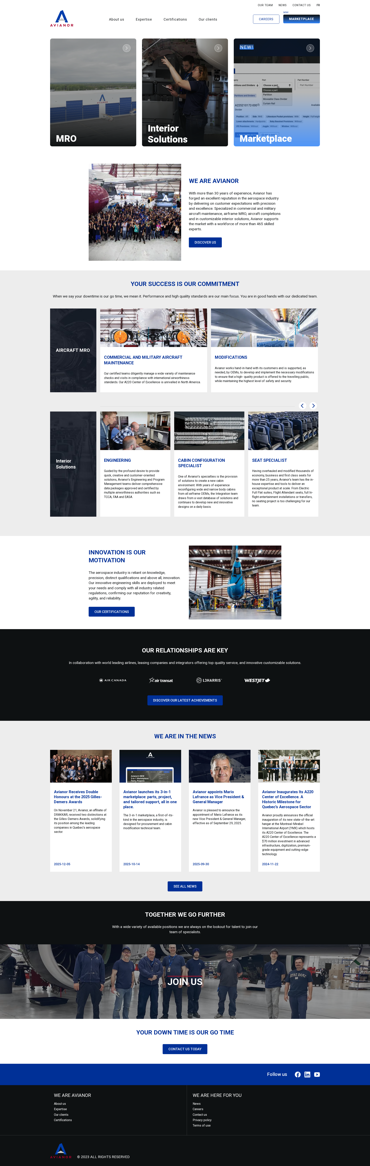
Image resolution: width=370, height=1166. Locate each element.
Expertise (144, 19)
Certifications (175, 19)
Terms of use (202, 1125)
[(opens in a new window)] (298, 1074)
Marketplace (301, 19)
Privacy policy (202, 1120)
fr (318, 5)
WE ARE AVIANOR (72, 1095)
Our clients (208, 19)
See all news (185, 886)
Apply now (185, 993)
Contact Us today (185, 1049)
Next (313, 406)
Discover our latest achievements (185, 700)
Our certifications (111, 612)
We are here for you (217, 1095)
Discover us (205, 242)
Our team (265, 5)
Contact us (302, 5)
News (283, 5)
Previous (302, 406)
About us (116, 19)
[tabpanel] (153, 350)
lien (126, 48)
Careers (266, 19)
